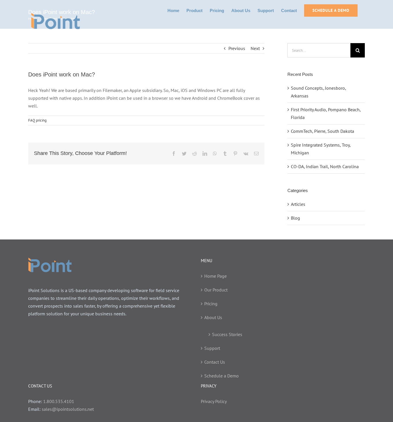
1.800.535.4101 (58, 401)
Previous (236, 48)
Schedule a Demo (221, 376)
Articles (298, 204)
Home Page (215, 276)
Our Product (216, 290)
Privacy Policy (214, 401)
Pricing (211, 303)
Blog (295, 218)
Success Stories (227, 334)
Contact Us (214, 362)
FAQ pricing (37, 120)
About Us (213, 317)
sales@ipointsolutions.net (68, 409)
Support (212, 348)
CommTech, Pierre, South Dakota (322, 131)
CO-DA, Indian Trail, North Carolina (325, 166)
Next (255, 48)
